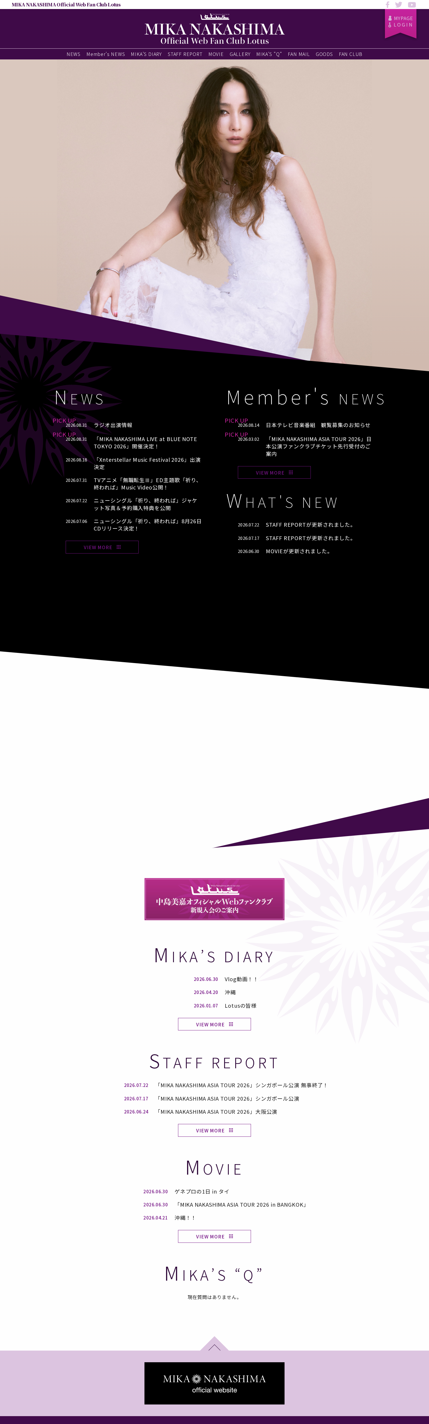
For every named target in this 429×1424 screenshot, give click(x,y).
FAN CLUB (350, 53)
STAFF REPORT (185, 53)
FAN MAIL (299, 53)
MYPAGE (403, 18)
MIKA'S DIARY (146, 53)
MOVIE (216, 53)
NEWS (74, 53)
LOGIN (404, 24)
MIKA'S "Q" (269, 53)
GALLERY (240, 53)
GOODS (324, 53)
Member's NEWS (105, 53)
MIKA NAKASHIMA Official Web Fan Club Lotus (66, 4)
